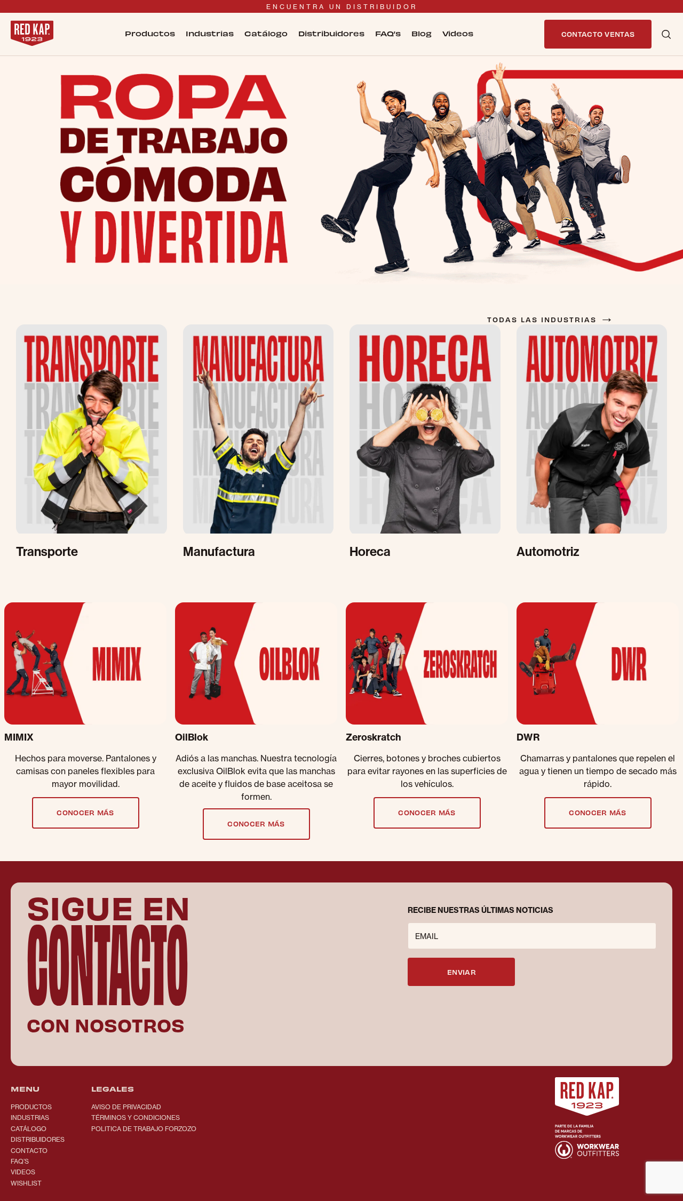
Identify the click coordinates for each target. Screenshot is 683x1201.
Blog (421, 33)
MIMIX (19, 737)
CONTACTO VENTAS (598, 33)
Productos (31, 1107)
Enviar (461, 971)
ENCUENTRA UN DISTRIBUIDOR (341, 7)
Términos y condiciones (135, 1117)
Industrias (30, 1117)
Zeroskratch (373, 737)
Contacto (29, 1151)
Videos (23, 1172)
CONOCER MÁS (85, 812)
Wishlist (26, 1183)
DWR (528, 737)
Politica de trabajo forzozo (143, 1129)
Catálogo (266, 33)
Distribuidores (331, 33)
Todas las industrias (551, 319)
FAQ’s (388, 33)
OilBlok (191, 737)
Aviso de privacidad (126, 1107)
